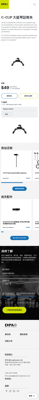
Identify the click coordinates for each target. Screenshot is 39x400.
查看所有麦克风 (19, 188)
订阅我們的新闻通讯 (14, 310)
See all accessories (19, 238)
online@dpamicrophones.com (10, 296)
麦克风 (8, 334)
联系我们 (8, 379)
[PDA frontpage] (4, 4)
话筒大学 (8, 341)
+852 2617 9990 (11, 373)
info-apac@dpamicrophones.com (17, 376)
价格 (3, 83)
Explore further (8, 109)
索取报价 (9, 96)
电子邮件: (6, 269)
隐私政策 (24, 334)
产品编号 (4, 102)
